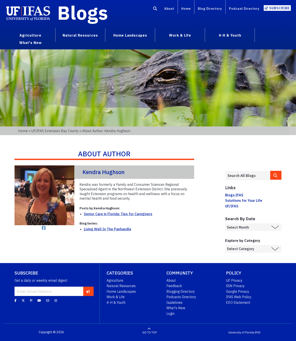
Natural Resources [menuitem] (80, 35)
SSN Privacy (235, 286)
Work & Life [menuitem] (180, 35)
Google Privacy (237, 291)
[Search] (155, 9)
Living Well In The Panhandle (107, 229)
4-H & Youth (116, 302)
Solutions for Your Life (243, 200)
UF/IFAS (231, 206)
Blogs (82, 12)
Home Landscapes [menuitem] (130, 35)
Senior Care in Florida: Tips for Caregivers (118, 214)
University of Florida (241, 332)
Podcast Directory (244, 8)
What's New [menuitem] (30, 42)
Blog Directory (210, 8)
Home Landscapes (121, 291)
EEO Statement (238, 302)
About (169, 8)
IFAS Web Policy (238, 297)
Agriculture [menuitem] (30, 35)
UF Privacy (234, 280)
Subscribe (279, 8)
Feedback (174, 286)
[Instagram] (55, 300)
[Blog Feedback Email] (47, 300)
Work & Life (116, 297)
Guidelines (174, 302)
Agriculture (115, 280)
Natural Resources (121, 286)
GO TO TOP (149, 332)
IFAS (257, 332)
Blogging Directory (180, 291)
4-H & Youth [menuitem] (230, 35)
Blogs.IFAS (234, 195)
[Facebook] (15, 300)
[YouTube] (39, 300)
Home (186, 8)
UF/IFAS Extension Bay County (55, 131)
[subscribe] (88, 291)
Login (170, 313)
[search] (275, 175)
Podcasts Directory (181, 297)
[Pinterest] (31, 300)
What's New (175, 308)
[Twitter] (23, 300)
